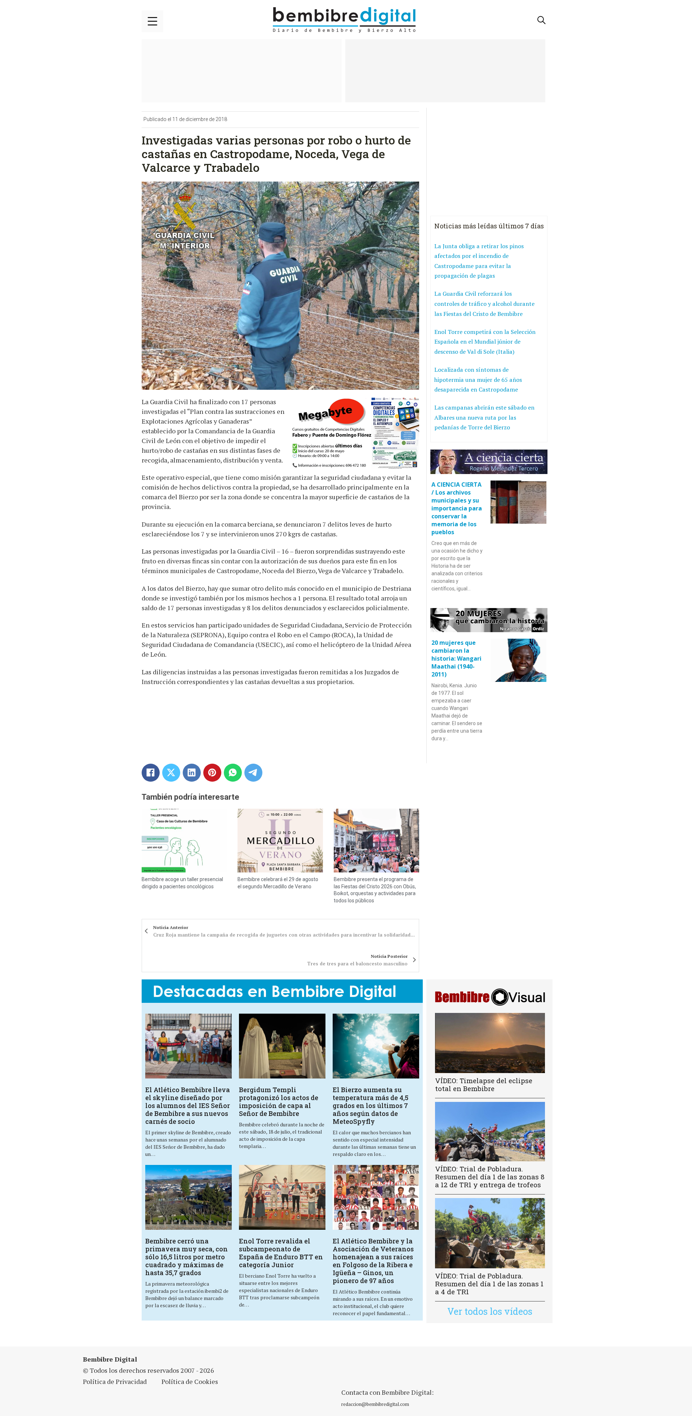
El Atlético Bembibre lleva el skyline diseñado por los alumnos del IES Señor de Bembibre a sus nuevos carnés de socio (187, 1105)
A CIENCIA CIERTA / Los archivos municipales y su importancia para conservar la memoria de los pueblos (456, 508)
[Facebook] (151, 773)
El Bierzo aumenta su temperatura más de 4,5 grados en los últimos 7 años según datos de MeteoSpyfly (370, 1105)
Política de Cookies (189, 1381)
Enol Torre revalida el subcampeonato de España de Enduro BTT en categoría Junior (281, 1253)
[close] (152, 21)
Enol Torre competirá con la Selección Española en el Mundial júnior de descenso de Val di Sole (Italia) (485, 342)
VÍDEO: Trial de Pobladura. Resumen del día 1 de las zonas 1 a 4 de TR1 (489, 1283)
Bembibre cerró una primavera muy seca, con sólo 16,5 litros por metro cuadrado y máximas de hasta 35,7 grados (186, 1257)
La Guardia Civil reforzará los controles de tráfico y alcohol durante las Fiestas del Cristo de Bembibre (484, 303)
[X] (171, 773)
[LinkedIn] (192, 773)
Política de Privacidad (115, 1381)
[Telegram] (253, 773)
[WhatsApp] (233, 773)
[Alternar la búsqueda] (542, 20)
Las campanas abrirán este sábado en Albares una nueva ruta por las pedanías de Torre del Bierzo (484, 417)
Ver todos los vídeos (489, 1311)
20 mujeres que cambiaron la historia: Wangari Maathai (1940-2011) (456, 658)
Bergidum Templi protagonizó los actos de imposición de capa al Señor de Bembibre (278, 1101)
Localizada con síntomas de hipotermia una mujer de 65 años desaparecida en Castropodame (478, 379)
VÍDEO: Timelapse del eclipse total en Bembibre (483, 1084)
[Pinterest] (212, 773)
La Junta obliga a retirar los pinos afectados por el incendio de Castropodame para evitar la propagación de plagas (479, 261)
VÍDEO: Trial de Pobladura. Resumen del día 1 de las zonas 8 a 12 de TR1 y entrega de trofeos (490, 1176)
